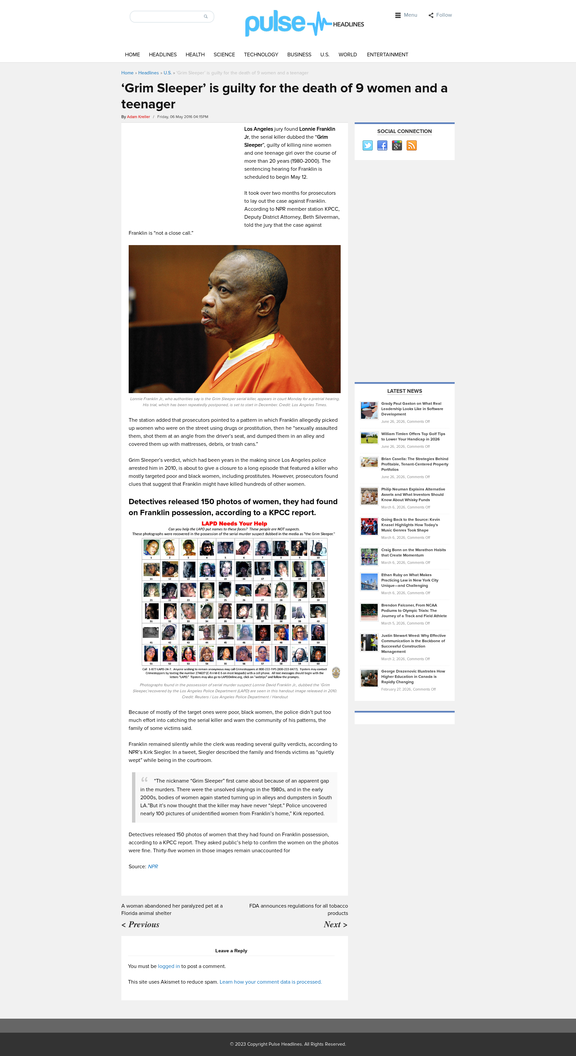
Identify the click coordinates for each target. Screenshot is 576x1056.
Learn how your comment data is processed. (271, 982)
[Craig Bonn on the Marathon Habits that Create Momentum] (369, 556)
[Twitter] (367, 145)
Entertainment (387, 54)
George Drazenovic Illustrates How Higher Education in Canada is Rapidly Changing (413, 677)
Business (299, 54)
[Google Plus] (396, 145)
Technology (261, 54)
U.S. (325, 54)
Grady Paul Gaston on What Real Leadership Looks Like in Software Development (412, 409)
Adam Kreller (138, 116)
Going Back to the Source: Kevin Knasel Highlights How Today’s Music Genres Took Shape (410, 525)
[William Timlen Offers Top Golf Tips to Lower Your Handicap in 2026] (369, 437)
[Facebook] (382, 145)
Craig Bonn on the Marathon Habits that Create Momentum (413, 553)
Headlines (163, 54)
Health (195, 54)
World (348, 54)
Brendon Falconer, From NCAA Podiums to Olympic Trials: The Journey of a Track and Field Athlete (414, 611)
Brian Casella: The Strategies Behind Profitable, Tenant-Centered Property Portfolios (414, 464)
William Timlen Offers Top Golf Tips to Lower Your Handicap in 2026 (413, 436)
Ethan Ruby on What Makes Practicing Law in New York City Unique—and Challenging (409, 580)
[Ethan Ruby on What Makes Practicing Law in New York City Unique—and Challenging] (369, 581)
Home (132, 54)
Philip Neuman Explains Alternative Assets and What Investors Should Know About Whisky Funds (413, 494)
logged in (169, 966)
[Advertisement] (185, 171)
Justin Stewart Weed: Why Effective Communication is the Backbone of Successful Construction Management (413, 643)
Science (224, 54)
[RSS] (411, 145)
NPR (153, 866)
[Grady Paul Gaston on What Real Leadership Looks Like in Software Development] (369, 410)
